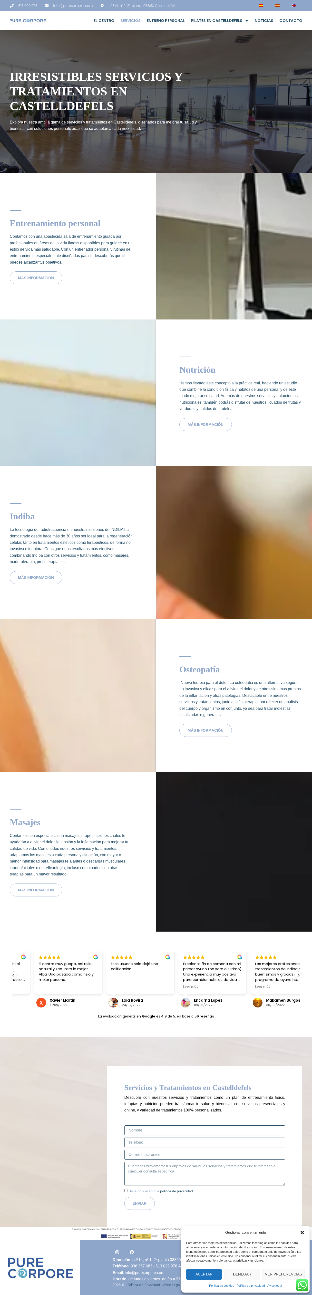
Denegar (242, 1274)
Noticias (264, 20)
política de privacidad (176, 1191)
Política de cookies (221, 1285)
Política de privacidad (250, 1285)
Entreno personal (166, 20)
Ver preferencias (283, 1274)
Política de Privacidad (143, 1285)
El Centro (104, 20)
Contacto (290, 20)
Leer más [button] (170, 987)
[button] (302, 1232)
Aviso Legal (171, 1285)
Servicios (130, 20)
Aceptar (204, 1274)
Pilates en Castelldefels (216, 20)
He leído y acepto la (160, 1191)
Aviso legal (274, 1285)
